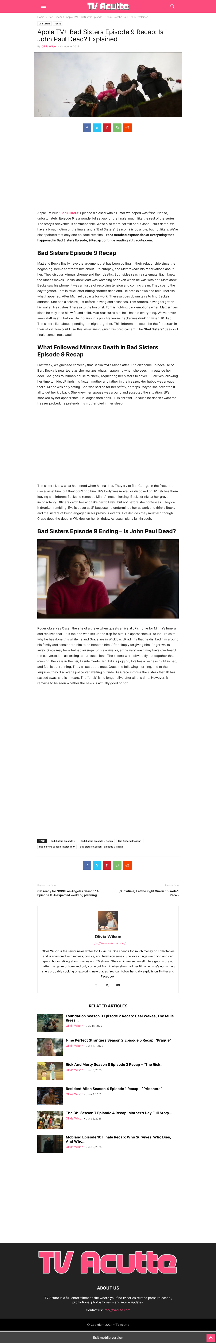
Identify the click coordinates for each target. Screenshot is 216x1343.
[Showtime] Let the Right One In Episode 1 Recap (149, 893)
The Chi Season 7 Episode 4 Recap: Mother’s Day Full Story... (119, 1113)
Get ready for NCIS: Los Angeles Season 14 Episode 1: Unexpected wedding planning (68, 893)
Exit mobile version (108, 1337)
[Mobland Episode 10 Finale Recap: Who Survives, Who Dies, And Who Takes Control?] (50, 1144)
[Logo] (108, 1275)
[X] (97, 127)
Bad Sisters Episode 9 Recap (97, 841)
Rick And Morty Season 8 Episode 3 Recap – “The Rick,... (115, 1064)
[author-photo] (108, 931)
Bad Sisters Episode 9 (63, 841)
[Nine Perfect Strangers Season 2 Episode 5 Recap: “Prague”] (50, 1047)
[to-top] (211, 1336)
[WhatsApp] (117, 127)
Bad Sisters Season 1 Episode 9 (57, 846)
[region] (108, 173)
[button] (43, 6)
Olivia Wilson (49, 46)
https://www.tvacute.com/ (108, 943)
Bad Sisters (55, 17)
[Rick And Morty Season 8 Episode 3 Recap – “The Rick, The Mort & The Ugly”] (50, 1071)
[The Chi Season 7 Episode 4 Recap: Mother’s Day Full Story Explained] (50, 1120)
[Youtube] (118, 985)
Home (40, 17)
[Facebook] (87, 127)
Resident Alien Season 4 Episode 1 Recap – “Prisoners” (114, 1089)
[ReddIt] (127, 127)
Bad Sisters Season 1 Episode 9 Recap (101, 846)
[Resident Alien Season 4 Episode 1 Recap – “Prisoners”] (50, 1096)
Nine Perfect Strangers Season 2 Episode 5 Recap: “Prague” (118, 1040)
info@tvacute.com (117, 1310)
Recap (58, 23)
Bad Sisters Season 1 (130, 841)
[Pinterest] (107, 127)
